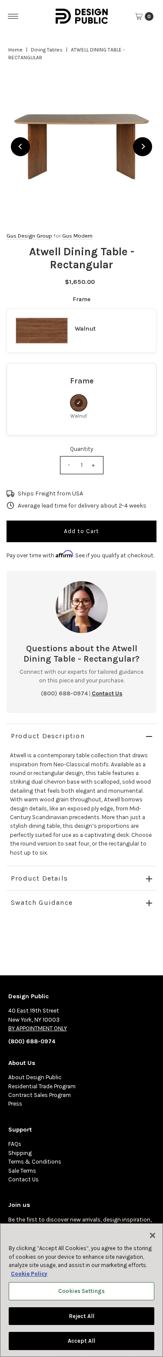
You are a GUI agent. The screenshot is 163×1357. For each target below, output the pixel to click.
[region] (81, 146)
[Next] (142, 146)
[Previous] (20, 146)
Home (15, 50)
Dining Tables (47, 50)
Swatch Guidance (42, 902)
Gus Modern (77, 235)
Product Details (39, 878)
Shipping (20, 1153)
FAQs (14, 1144)
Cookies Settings (81, 1291)
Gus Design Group (29, 235)
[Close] (152, 1235)
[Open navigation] (13, 16)
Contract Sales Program (39, 1095)
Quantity (81, 449)
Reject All (81, 1316)
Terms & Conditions (34, 1161)
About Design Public (35, 1077)
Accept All (81, 1341)
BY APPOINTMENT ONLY (37, 1028)
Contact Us (23, 1179)
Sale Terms (22, 1170)
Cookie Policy (29, 1273)
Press (15, 1103)
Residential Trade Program (42, 1086)
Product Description (48, 736)
